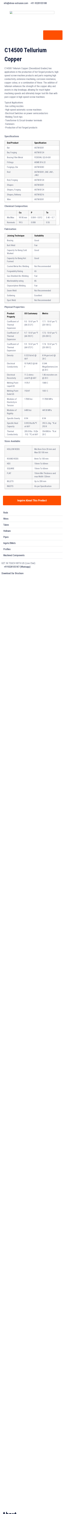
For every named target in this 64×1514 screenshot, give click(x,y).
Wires (5, 518)
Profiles (7, 549)
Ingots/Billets (9, 543)
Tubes (6, 524)
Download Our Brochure (12, 573)
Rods (5, 512)
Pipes (6, 537)
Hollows (7, 531)
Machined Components (14, 555)
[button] (32, 513)
